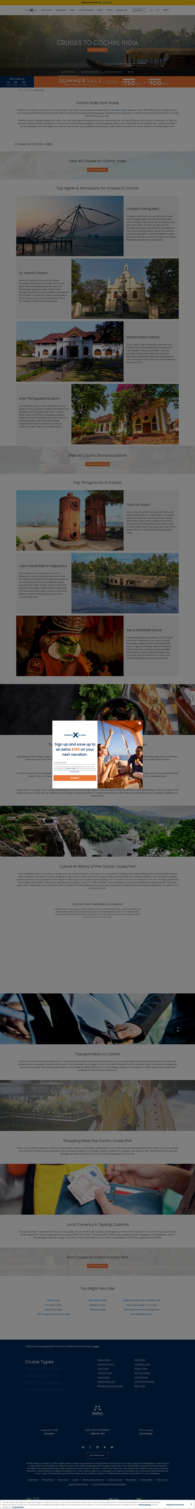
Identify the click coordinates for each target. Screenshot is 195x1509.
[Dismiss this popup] (140, 723)
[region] (97, 1504)
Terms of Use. (18, 1507)
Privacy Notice (145, 1505)
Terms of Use (70, 768)
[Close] (191, 1504)
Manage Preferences (175, 1504)
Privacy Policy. (75, 772)
